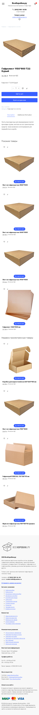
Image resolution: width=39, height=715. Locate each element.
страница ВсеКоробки (15, 677)
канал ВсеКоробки (12, 675)
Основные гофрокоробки (13, 594)
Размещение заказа (11, 620)
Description (11, 115)
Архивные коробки (11, 596)
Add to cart (19, 94)
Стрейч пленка (10, 603)
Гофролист (9, 599)
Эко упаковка (9, 640)
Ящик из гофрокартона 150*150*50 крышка (18, 524)
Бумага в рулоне (10, 609)
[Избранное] (19, 19)
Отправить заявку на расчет (11, 583)
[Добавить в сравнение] (26, 88)
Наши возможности (12, 616)
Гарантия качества (11, 618)
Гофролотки (9, 592)
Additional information (25, 115)
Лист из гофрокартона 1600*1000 (15, 232)
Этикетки (8, 605)
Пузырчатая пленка (11, 601)
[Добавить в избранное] (22, 88)
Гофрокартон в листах (14, 26)
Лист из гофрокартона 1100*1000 (14, 429)
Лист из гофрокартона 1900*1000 (15, 280)
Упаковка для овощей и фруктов (15, 638)
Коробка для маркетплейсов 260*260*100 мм (19, 382)
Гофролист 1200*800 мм (11, 327)
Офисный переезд (11, 644)
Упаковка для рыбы (11, 636)
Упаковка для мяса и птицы (14, 634)
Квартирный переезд (12, 642)
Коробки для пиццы (11, 597)
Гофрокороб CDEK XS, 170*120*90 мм (15, 476)
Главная (4, 26)
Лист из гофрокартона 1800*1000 (15, 185)
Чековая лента (10, 607)
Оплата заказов (10, 621)
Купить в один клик (19, 100)
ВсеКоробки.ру (19, 3)
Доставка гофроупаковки (13, 623)
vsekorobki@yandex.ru (19, 17)
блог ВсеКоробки (15, 679)
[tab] (11, 115)
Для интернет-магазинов (13, 632)
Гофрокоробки (10, 590)
